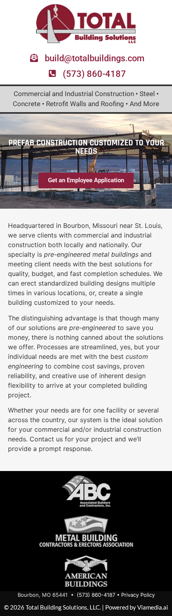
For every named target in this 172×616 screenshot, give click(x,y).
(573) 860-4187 (96, 595)
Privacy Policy (138, 595)
